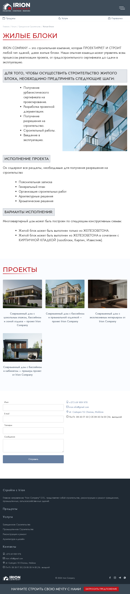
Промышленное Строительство (18, 529)
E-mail (6, 413)
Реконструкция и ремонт (14, 534)
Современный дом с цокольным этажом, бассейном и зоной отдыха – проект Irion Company (22, 319)
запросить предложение (101, 589)
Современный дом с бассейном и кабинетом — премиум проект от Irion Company (22, 371)
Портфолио (115, 18)
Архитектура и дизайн (14, 539)
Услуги (63, 18)
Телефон (8, 425)
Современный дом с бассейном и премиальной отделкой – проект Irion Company (65, 317)
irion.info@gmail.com (78, 407)
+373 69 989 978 (78, 402)
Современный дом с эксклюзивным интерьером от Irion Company (107, 317)
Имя (6, 402)
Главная (6, 26)
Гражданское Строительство (30, 26)
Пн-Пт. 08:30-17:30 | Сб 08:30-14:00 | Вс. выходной (27, 567)
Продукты (9, 18)
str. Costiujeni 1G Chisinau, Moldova (85, 412)
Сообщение (9, 436)
